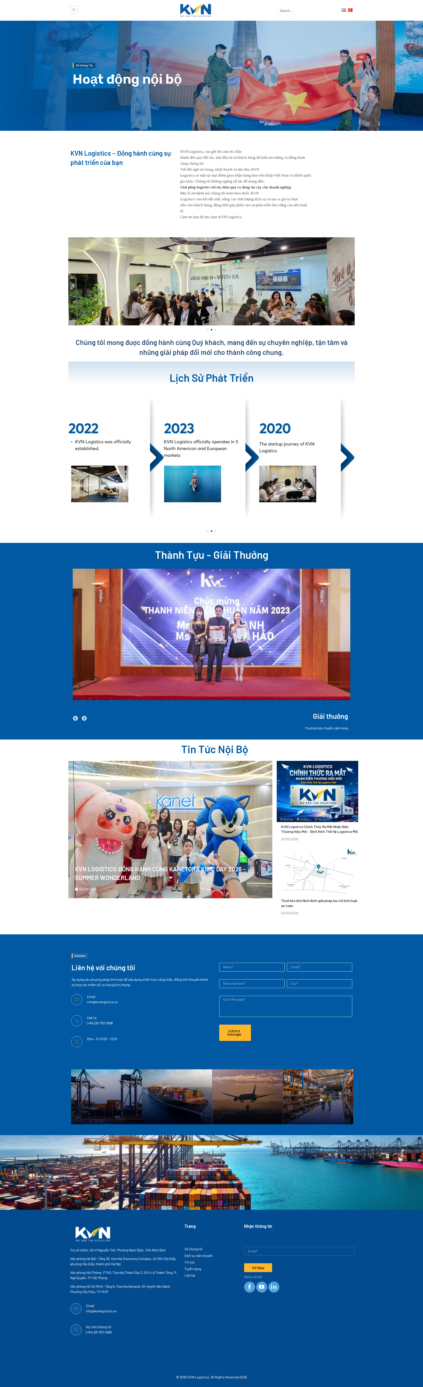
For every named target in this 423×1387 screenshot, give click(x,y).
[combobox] (295, 10)
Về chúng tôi (193, 1249)
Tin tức (189, 1262)
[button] (73, 285)
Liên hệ (189, 1275)
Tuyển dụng (192, 1269)
